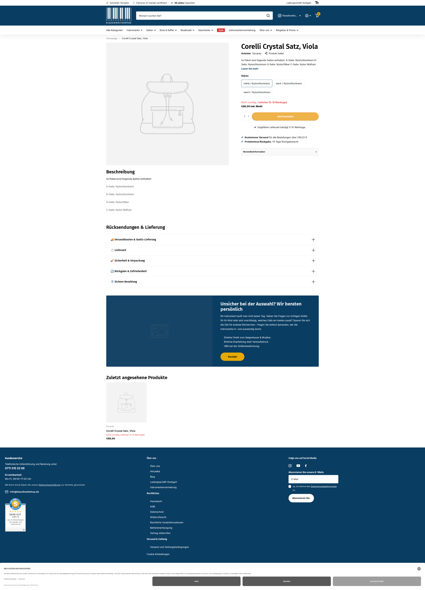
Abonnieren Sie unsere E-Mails (306, 472)
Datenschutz (157, 511)
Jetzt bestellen (285, 116)
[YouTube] (298, 465)
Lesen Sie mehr (249, 68)
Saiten (149, 30)
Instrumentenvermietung (242, 30)
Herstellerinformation (254, 151)
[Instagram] (290, 465)
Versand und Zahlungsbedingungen (169, 547)
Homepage (112, 38)
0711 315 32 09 (15, 468)
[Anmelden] (308, 15)
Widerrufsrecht (158, 517)
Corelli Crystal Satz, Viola (120, 430)
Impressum (156, 501)
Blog (152, 476)
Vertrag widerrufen (160, 533)
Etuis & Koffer (167, 30)
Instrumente (133, 30)
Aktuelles (155, 471)
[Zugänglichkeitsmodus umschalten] (317, 3)
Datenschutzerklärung (49, 485)
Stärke (245, 75)
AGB (152, 506)
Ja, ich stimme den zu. (315, 488)
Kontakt (232, 356)
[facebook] (306, 465)
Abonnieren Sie (301, 498)
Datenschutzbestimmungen (324, 486)
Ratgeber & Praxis (286, 30)
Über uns (264, 30)
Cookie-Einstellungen (158, 554)
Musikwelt (186, 30)
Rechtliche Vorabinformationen (166, 522)
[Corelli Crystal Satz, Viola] (126, 402)
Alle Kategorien (114, 30)
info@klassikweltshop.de (24, 491)
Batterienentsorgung (161, 527)
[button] (249, 113)
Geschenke (204, 30)
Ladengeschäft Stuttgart (163, 481)
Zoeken (268, 15)
